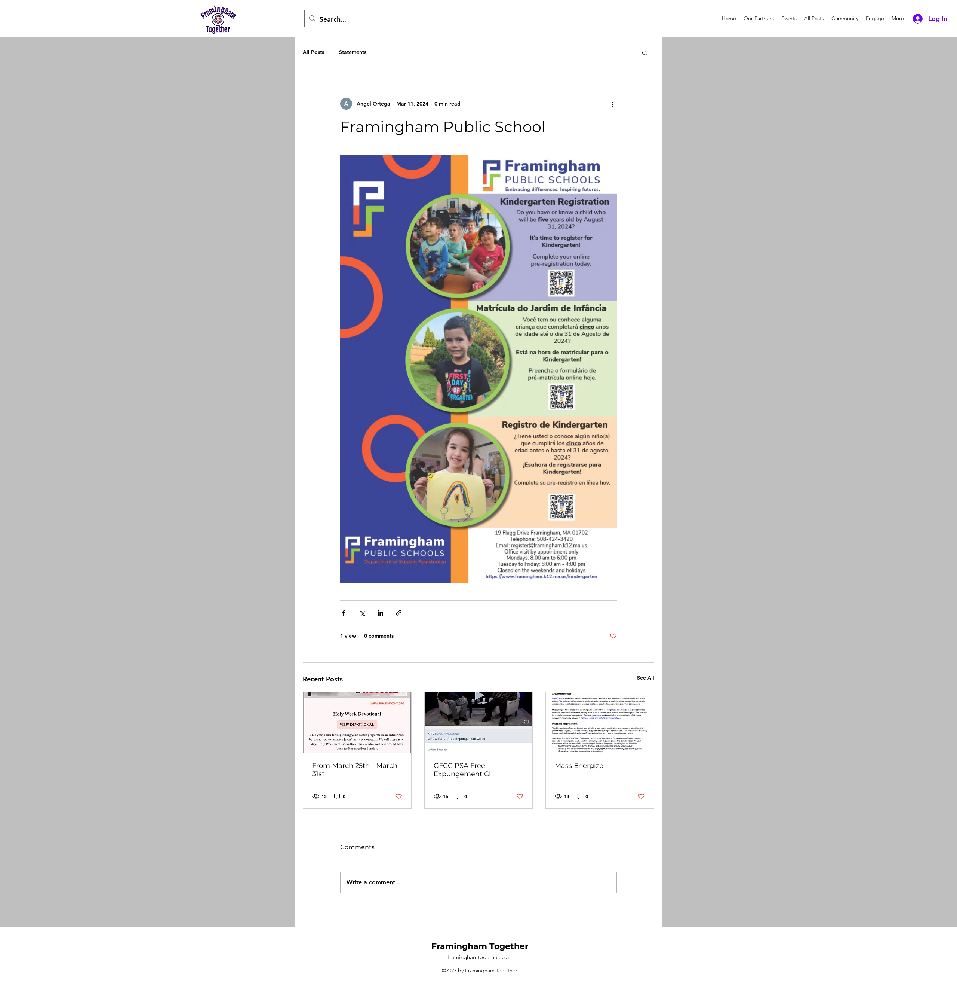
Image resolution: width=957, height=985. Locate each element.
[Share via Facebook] (343, 612)
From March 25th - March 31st (354, 770)
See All (645, 677)
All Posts (313, 52)
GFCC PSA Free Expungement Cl (462, 770)
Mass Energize (579, 766)
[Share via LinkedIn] (380, 612)
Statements (352, 52)
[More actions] (612, 103)
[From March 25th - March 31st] (357, 722)
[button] (644, 52)
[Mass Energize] (600, 722)
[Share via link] (398, 612)
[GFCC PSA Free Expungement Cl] (479, 722)
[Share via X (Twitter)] (362, 612)
